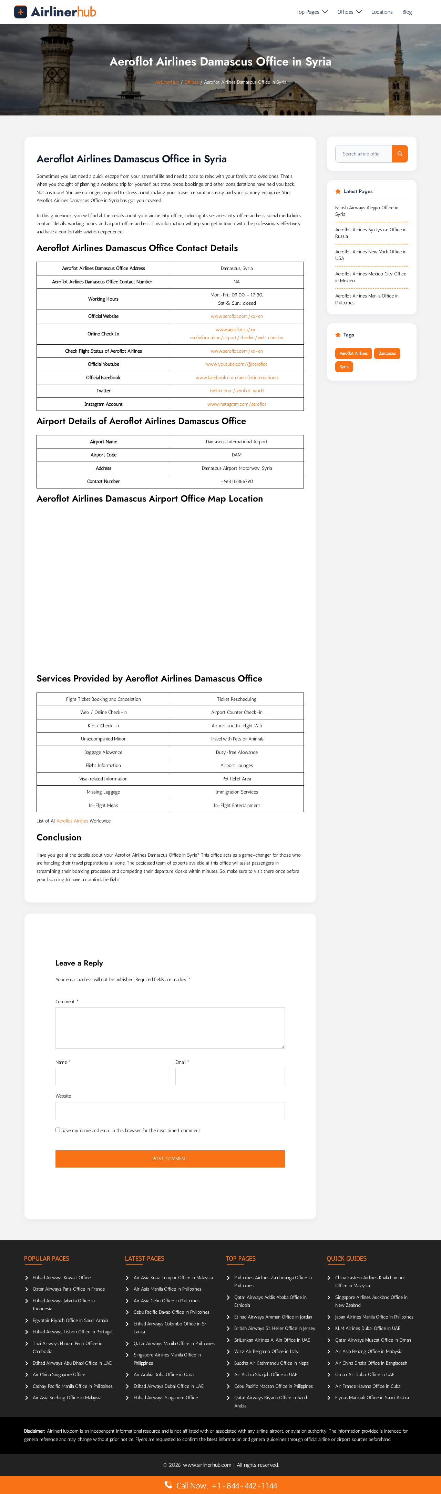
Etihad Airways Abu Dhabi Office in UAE (72, 1363)
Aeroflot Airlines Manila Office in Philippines (367, 299)
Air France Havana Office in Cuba (367, 1386)
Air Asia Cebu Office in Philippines (166, 1301)
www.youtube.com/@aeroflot (236, 364)
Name (63, 1062)
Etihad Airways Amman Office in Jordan (273, 1317)
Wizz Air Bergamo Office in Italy (266, 1351)
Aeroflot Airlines (72, 821)
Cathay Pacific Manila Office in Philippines (73, 1386)
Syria (344, 366)
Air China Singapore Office (59, 1374)
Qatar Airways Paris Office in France (69, 1289)
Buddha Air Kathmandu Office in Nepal (271, 1363)
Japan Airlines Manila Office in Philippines (374, 1317)
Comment (67, 1002)
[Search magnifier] (400, 153)
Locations (382, 12)
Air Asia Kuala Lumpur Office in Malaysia (173, 1278)
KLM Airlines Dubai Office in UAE (367, 1328)
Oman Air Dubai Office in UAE (364, 1374)
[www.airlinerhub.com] (55, 12)
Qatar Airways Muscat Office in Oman (373, 1340)
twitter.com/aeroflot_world (237, 391)
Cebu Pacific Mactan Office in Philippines (273, 1386)
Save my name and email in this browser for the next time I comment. (131, 1130)
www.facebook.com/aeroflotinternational (237, 378)
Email (182, 1062)
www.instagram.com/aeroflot (236, 404)
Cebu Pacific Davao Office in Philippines (171, 1312)
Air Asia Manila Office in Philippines (168, 1289)
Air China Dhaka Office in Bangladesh (371, 1363)
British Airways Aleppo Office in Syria (366, 211)
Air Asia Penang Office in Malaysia (368, 1351)
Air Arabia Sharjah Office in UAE (265, 1374)
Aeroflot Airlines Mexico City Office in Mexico (370, 277)
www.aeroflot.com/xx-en (237, 316)
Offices (345, 12)
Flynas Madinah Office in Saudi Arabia (372, 1398)
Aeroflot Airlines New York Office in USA (371, 255)
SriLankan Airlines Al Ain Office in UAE (272, 1340)
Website (63, 1096)
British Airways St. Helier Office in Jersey (275, 1328)
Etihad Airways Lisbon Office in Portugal (72, 1332)
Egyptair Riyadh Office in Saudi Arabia (70, 1320)
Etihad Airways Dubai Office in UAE (169, 1386)
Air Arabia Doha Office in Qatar (164, 1374)
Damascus (387, 353)
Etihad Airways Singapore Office (166, 1398)
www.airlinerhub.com (208, 1465)
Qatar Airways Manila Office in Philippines (174, 1343)
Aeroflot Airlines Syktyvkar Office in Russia (371, 233)
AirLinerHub (167, 82)
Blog (407, 12)
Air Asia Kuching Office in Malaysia (67, 1398)
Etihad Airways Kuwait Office (62, 1278)
